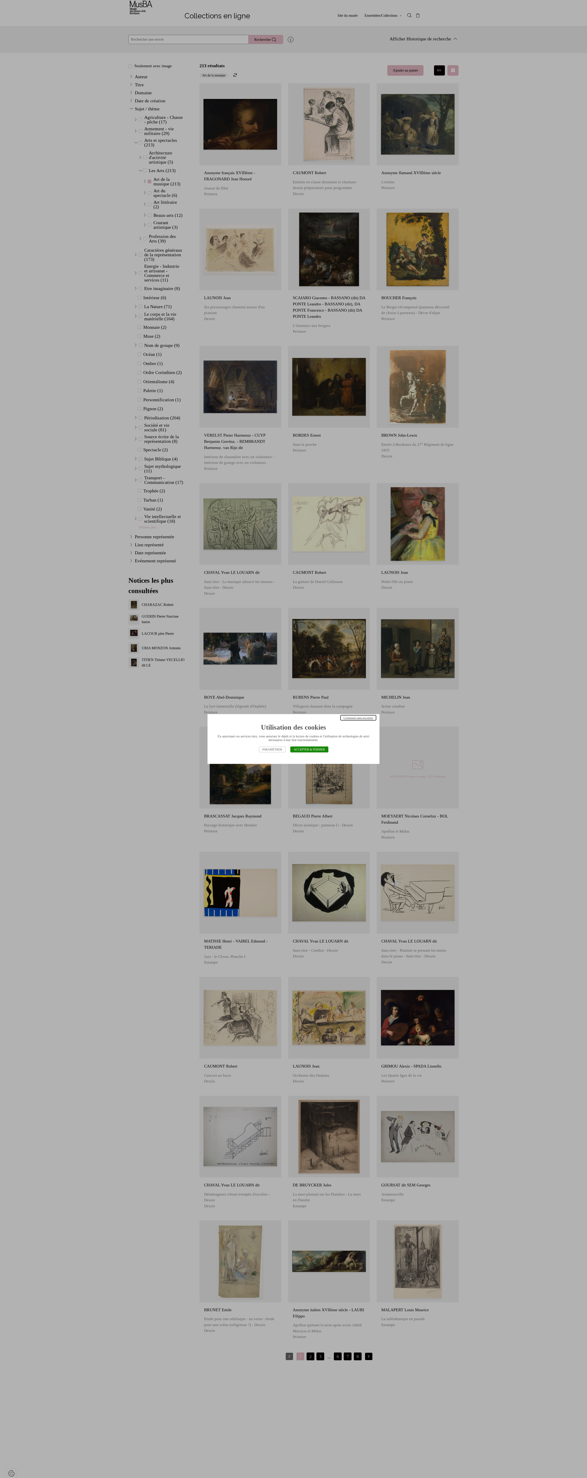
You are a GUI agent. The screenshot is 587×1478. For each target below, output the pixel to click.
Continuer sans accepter (358, 717)
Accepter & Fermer (309, 749)
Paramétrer (272, 749)
